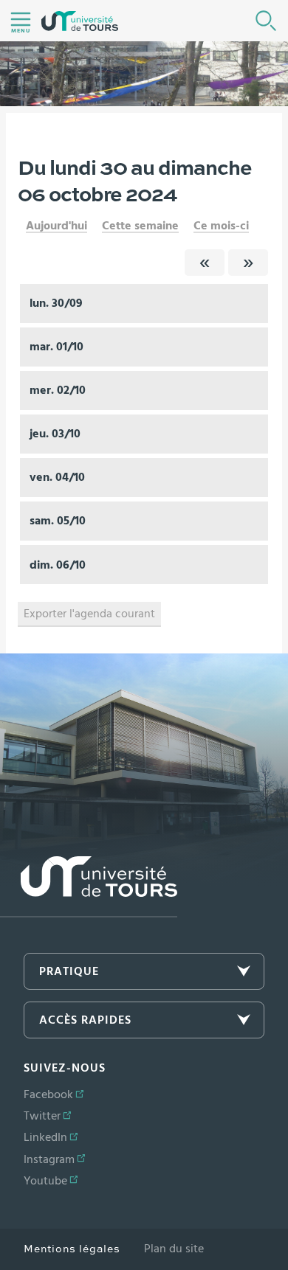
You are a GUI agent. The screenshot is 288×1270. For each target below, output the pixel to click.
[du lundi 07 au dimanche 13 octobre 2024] (248, 262)
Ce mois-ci (221, 226)
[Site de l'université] (88, 886)
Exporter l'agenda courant (89, 614)
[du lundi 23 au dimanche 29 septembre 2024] (204, 262)
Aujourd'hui (56, 226)
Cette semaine (140, 226)
